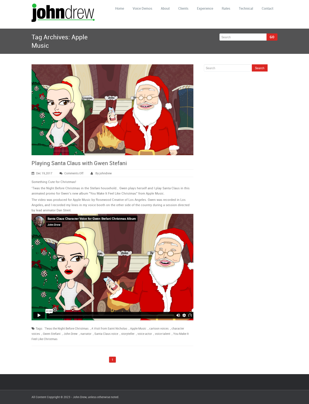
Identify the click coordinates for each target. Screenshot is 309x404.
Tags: (39, 328)
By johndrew (103, 173)
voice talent (162, 334)
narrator (86, 334)
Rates (226, 8)
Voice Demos (142, 8)
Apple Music (138, 328)
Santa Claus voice (106, 334)
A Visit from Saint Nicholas (109, 328)
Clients (183, 8)
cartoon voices (159, 328)
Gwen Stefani (52, 334)
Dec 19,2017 (44, 173)
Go (272, 37)
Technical (246, 8)
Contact (267, 8)
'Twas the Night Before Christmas (66, 328)
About (165, 8)
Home (119, 8)
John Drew (70, 334)
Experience (205, 8)
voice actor (144, 334)
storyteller (128, 334)
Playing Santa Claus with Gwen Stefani (79, 163)
